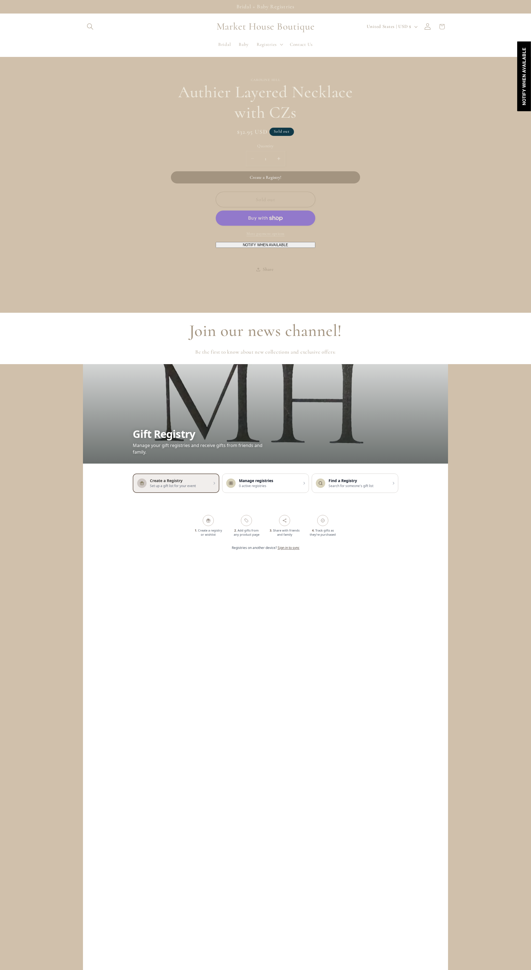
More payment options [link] (265, 233)
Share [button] (268, 269)
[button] (90, 26)
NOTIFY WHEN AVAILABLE (265, 245)
